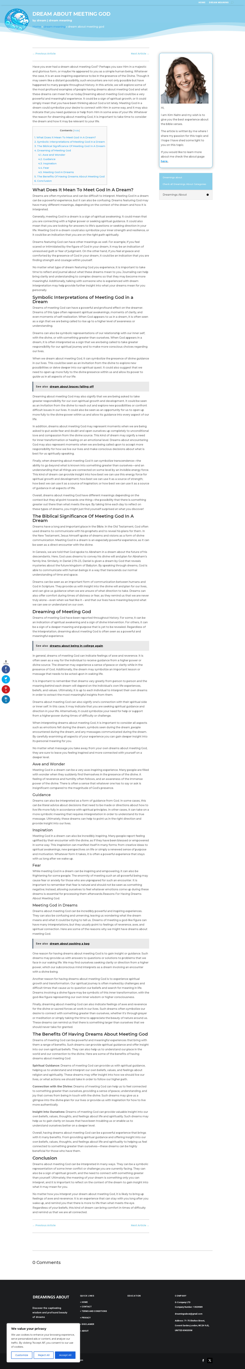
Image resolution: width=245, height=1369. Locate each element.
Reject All (44, 1355)
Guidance (47, 159)
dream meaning (219, 2)
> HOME (84, 1302)
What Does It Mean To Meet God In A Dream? (65, 137)
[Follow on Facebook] (203, 1360)
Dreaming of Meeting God (52, 150)
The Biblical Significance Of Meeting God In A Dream (69, 146)
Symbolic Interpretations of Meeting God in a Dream (69, 141)
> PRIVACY (85, 1318)
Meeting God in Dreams (56, 172)
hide (76, 130)
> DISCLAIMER (87, 1324)
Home (201, 2)
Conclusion (43, 180)
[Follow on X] (209, 1360)
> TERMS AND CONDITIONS (93, 1311)
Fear (43, 167)
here (164, 161)
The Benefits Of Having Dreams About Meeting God (69, 176)
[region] (43, 1342)
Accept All (65, 1355)
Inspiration (47, 163)
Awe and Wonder (51, 154)
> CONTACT (86, 1307)
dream (41, 20)
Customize (21, 1355)
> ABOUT (84, 1331)
